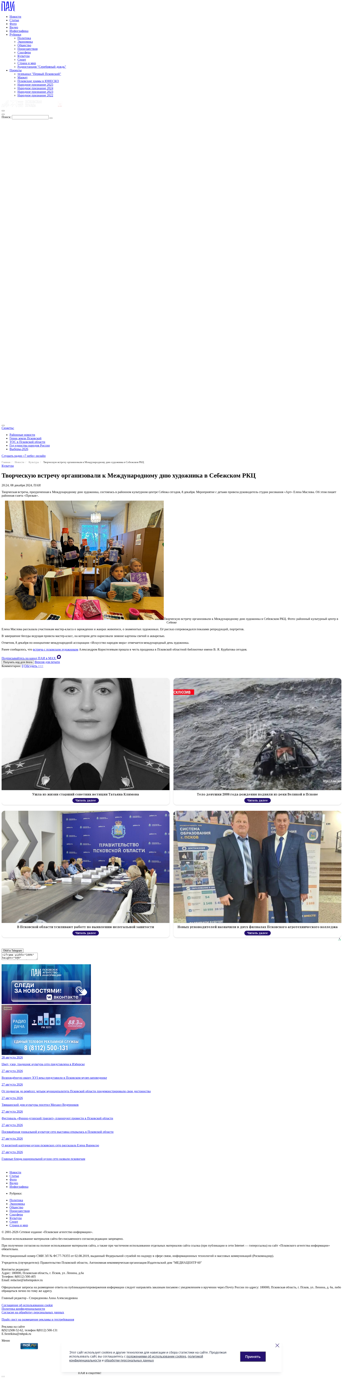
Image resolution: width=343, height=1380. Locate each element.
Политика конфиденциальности (23, 1308)
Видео (14, 27)
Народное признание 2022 (35, 95)
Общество (24, 45)
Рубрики (15, 34)
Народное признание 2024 (35, 88)
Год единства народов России (30, 445)
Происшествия (27, 48)
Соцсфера (24, 52)
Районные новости (22, 434)
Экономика (25, 41)
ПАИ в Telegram (12, 950)
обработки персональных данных (129, 1360)
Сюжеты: (8, 428)
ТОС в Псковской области (27, 442)
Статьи (14, 20)
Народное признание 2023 (35, 91)
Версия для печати (47, 662)
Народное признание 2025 (35, 84)
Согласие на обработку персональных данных (33, 1312)
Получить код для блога (17, 662)
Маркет (22, 77)
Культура (23, 56)
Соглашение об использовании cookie (27, 1305)
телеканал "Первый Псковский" (39, 74)
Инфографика (19, 31)
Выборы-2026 (19, 449)
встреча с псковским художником (55, 649)
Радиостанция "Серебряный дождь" (41, 66)
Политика (24, 38)
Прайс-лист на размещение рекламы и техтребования (38, 1319)
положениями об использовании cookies (156, 1356)
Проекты (16, 70)
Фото (13, 23)
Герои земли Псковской (25, 438)
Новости (15, 16)
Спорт (21, 59)
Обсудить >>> (33, 666)
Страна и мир (26, 63)
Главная (6, 462)
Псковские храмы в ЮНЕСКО (38, 81)
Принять (253, 1356)
